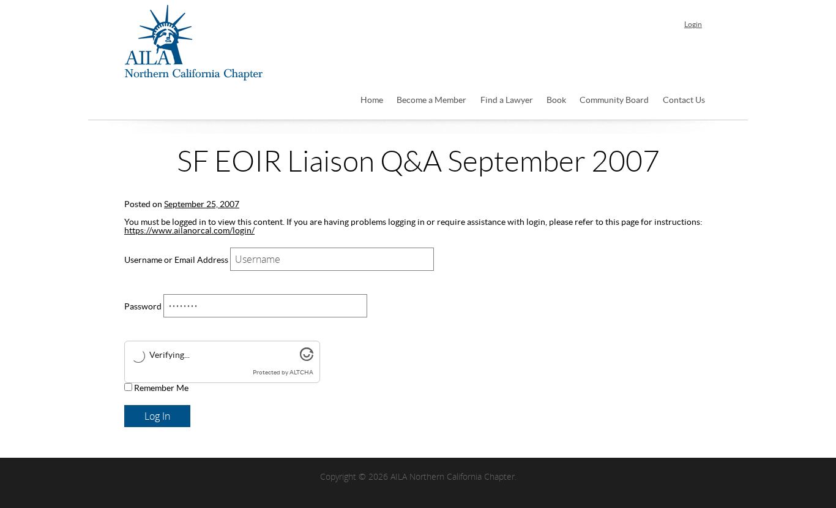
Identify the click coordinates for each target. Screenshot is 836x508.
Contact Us (684, 100)
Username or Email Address (176, 260)
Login (693, 24)
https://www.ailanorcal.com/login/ (189, 231)
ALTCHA (301, 373)
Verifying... (169, 355)
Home (371, 100)
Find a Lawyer (506, 100)
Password (143, 307)
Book (556, 100)
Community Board (614, 100)
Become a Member (431, 100)
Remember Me (160, 388)
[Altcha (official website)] (306, 358)
